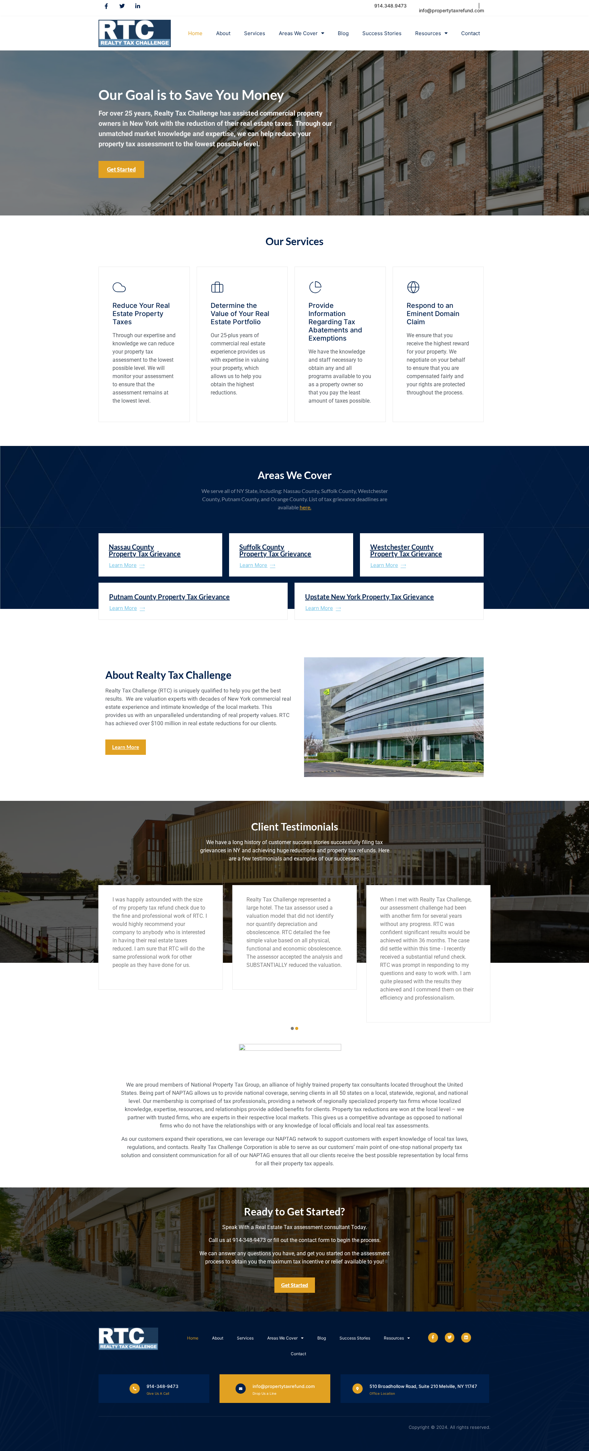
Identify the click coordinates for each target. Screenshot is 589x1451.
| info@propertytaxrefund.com (451, 8)
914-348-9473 (162, 1386)
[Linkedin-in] (137, 6)
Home (195, 33)
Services (254, 33)
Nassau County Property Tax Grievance (145, 550)
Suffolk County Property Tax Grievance (275, 550)
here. (305, 507)
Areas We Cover (298, 33)
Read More (125, 414)
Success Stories (382, 33)
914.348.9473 (391, 6)
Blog (343, 33)
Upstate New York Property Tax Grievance (369, 597)
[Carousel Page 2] (296, 1028)
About (223, 33)
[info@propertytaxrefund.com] (241, 1388)
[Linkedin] (466, 1338)
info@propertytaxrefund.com (284, 1386)
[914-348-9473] (135, 1388)
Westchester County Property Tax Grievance (406, 550)
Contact (470, 33)
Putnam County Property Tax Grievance (169, 597)
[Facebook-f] (106, 6)
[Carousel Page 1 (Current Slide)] (292, 1028)
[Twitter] (122, 6)
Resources (428, 33)
